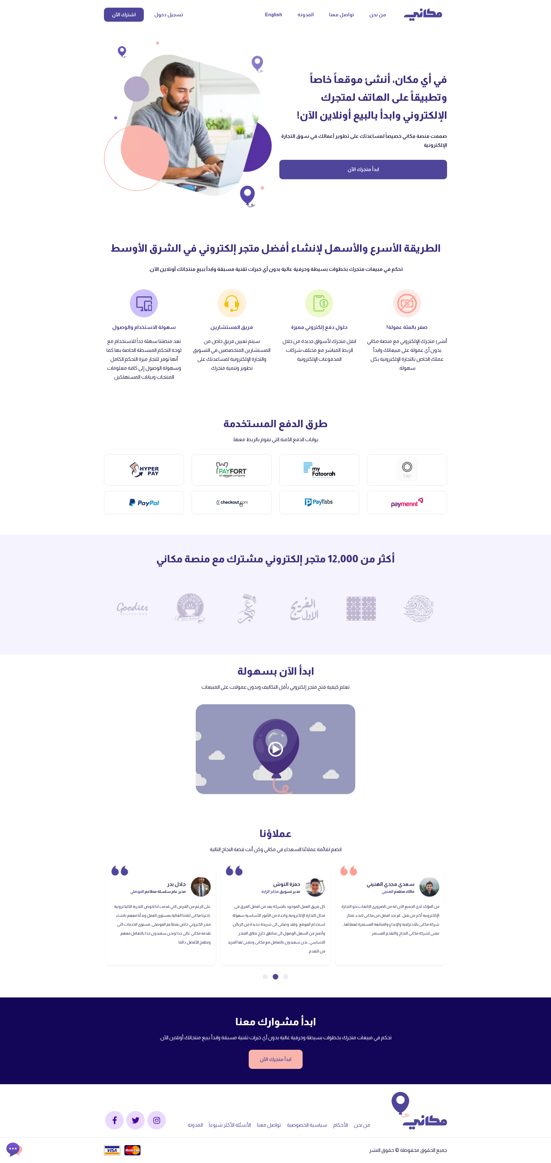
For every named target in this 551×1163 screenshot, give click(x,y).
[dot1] (275, 976)
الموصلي (251, 891)
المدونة (306, 14)
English (273, 14)
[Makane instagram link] (156, 1120)
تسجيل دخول (168, 14)
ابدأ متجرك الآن (363, 169)
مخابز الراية (384, 891)
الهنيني (159, 891)
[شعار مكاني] (423, 14)
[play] (275, 749)
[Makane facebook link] (114, 1120)
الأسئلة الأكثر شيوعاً (230, 1125)
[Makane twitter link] (135, 1120)
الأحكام (341, 1125)
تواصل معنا (341, 14)
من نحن (377, 14)
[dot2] (265, 977)
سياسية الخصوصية (307, 1125)
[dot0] (285, 976)
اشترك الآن (124, 14)
